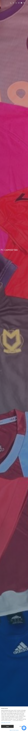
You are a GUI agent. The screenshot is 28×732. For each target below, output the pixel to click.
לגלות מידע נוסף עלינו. (6, 722)
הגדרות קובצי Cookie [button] (14, 730)
